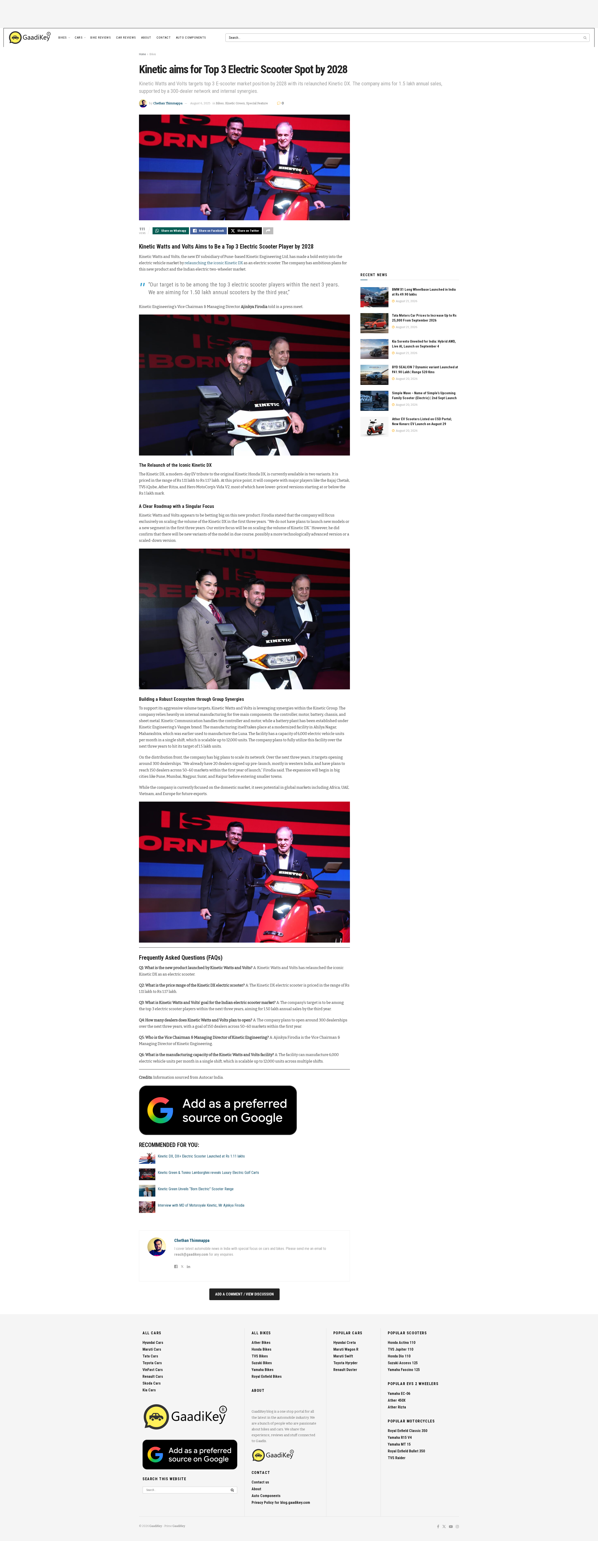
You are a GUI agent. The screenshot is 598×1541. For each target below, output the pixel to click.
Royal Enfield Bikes (267, 1376)
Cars (79, 37)
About (146, 37)
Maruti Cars (151, 1349)
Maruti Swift (343, 1356)
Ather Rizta (397, 1407)
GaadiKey (155, 1526)
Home (142, 54)
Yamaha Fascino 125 (404, 1369)
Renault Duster (345, 1369)
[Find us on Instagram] (457, 1527)
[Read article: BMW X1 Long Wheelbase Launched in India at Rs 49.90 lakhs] (374, 297)
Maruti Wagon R (345, 1349)
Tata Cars (150, 1356)
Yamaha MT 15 (399, 1444)
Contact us (260, 1482)
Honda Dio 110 (399, 1356)
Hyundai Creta (344, 1342)
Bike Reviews (100, 37)
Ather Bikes (261, 1342)
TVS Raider (397, 1458)
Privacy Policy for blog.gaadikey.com (281, 1502)
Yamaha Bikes (263, 1369)
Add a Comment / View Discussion (244, 1294)
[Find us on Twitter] (444, 1527)
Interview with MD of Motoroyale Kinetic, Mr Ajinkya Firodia (201, 1205)
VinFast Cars (152, 1369)
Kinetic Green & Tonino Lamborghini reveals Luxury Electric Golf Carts (208, 1172)
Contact (164, 37)
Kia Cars (149, 1390)
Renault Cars (152, 1376)
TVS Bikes (260, 1356)
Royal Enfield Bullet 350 (406, 1451)
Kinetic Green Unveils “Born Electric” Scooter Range (196, 1189)
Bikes (62, 37)
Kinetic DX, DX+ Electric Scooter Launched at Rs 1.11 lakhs (201, 1156)
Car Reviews (126, 37)
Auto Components (191, 37)
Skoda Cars (151, 1383)
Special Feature (257, 103)
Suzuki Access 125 (403, 1363)
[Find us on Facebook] (438, 1527)
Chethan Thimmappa (167, 103)
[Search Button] (585, 37)
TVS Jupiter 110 (400, 1349)
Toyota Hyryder (345, 1363)
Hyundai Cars (152, 1342)
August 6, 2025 (200, 103)
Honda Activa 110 (401, 1342)
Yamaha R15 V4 (400, 1437)
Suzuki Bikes (262, 1363)
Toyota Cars (152, 1363)
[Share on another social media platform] (268, 230)
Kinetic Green (235, 103)
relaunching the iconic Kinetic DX (214, 263)
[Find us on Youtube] (451, 1527)
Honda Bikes (261, 1349)
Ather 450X (397, 1400)
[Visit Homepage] (30, 37)
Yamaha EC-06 (399, 1393)
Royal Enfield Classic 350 (407, 1431)
